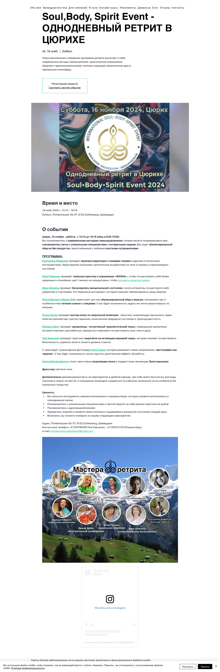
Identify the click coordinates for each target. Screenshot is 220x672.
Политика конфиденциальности (28, 668)
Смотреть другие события (65, 87)
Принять (205, 666)
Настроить (187, 666)
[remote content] (110, 607)
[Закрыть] (216, 666)
